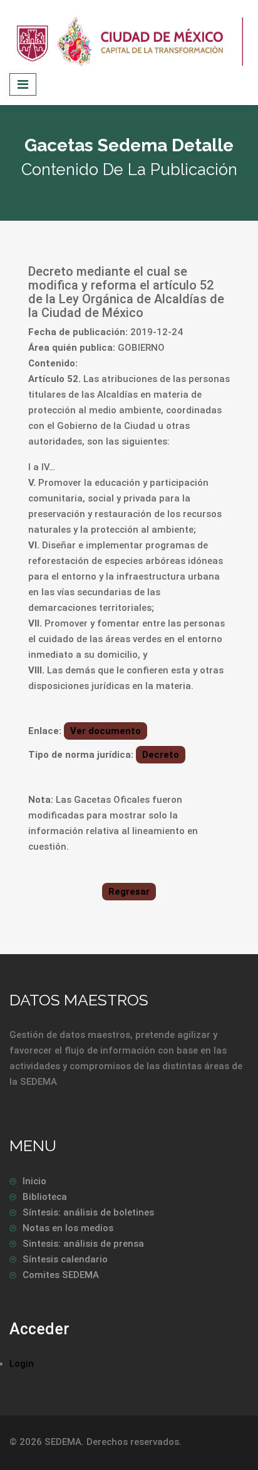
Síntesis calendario (65, 1259)
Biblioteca (45, 1196)
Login (21, 1363)
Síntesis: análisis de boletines (88, 1212)
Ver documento (105, 731)
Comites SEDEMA (61, 1275)
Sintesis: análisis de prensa (83, 1243)
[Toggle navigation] (22, 84)
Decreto (160, 754)
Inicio (34, 1181)
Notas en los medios (68, 1228)
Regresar (129, 891)
